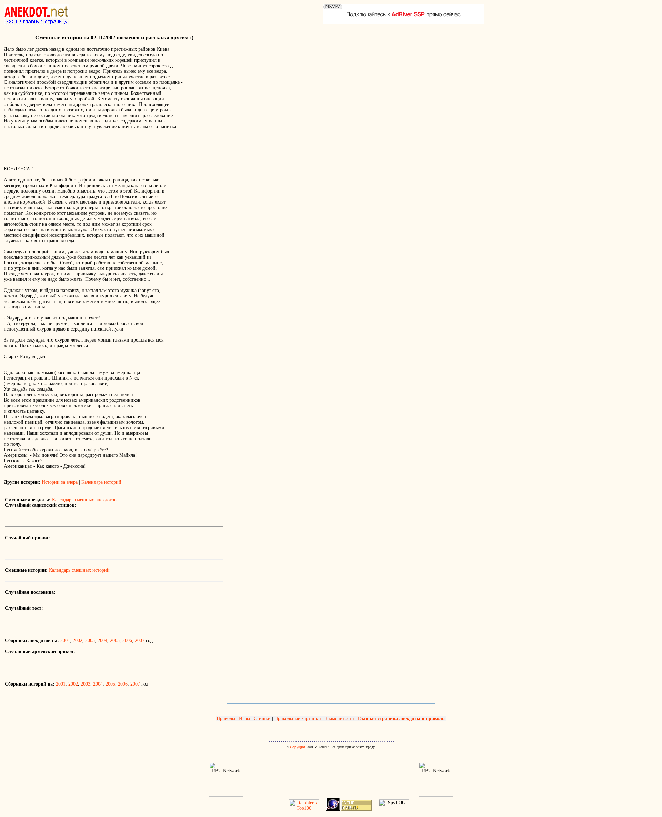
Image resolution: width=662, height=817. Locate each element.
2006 (127, 640)
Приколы (227, 718)
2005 (115, 640)
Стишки (262, 718)
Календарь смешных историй (79, 570)
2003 (90, 640)
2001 (65, 640)
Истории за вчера (60, 482)
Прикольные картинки (297, 718)
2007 (139, 640)
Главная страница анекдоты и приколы (402, 718)
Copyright (297, 747)
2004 (102, 640)
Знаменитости (339, 718)
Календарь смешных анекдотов (84, 499)
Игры (244, 718)
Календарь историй (101, 482)
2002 (77, 640)
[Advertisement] (84, 150)
